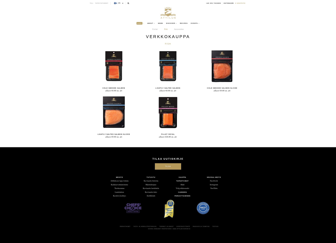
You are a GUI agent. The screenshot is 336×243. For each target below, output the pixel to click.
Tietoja (215, 226)
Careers (182, 192)
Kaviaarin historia (151, 180)
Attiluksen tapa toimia (119, 180)
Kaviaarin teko (151, 192)
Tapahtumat (182, 181)
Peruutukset (125, 226)
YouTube (214, 188)
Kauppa (182, 177)
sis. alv (114, 89)
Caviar (155, 29)
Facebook (214, 180)
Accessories (179, 29)
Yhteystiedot (101, 3)
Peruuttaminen (182, 196)
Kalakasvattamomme (119, 184)
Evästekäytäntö (183, 226)
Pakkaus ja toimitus (201, 226)
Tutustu (151, 177)
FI (119, 3)
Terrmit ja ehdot (166, 226)
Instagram (214, 184)
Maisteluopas (151, 184)
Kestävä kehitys (119, 195)
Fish (166, 29)
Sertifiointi (151, 195)
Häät (182, 184)
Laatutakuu (119, 192)
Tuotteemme (119, 188)
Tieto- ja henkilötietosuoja (144, 226)
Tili (91, 3)
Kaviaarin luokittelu (151, 188)
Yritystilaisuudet (182, 188)
